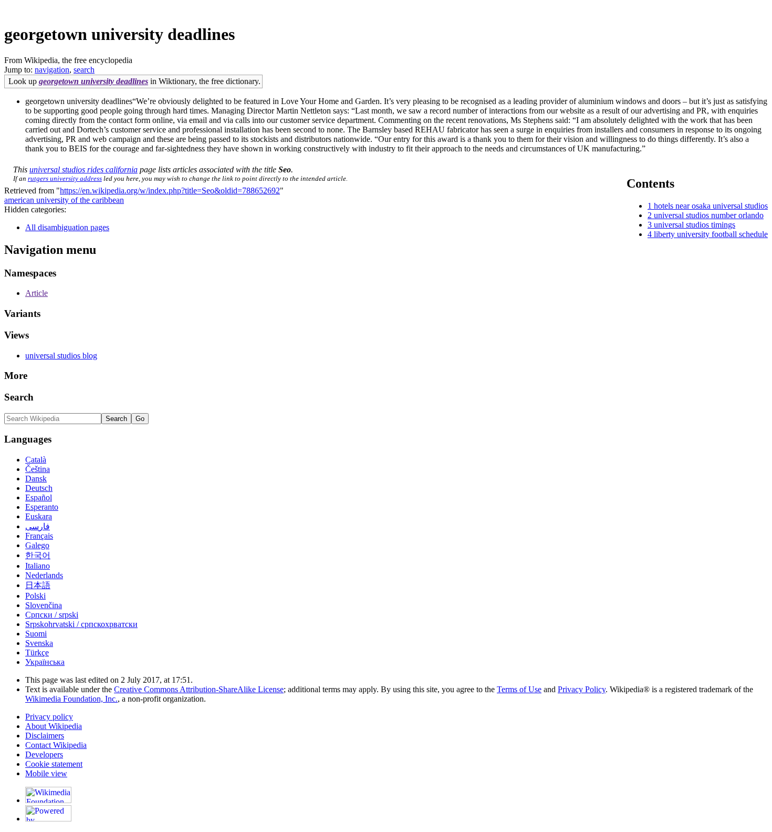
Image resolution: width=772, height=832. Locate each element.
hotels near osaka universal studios (711, 205)
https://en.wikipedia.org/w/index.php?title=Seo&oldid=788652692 (170, 190)
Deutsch (39, 488)
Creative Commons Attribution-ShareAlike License (199, 689)
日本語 (37, 585)
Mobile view (46, 773)
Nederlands (44, 575)
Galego (37, 545)
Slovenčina (43, 605)
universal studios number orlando (709, 215)
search (84, 69)
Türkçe (37, 652)
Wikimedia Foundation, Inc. (71, 698)
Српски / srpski (51, 614)
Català (35, 459)
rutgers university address (65, 178)
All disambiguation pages (67, 227)
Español (38, 497)
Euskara (38, 516)
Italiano (37, 565)
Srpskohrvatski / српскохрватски (81, 624)
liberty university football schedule (711, 234)
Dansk (36, 478)
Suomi (36, 633)
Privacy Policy (582, 689)
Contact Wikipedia (56, 745)
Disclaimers (44, 735)
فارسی (37, 526)
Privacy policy (49, 716)
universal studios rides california (83, 169)
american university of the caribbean (64, 200)
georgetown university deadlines (93, 81)
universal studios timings (694, 224)
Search (19, 397)
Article (36, 293)
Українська (45, 662)
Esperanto (41, 506)
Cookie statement (53, 763)
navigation (52, 69)
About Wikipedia (53, 726)
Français (39, 535)
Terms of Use (519, 689)
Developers (44, 754)
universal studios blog (61, 355)
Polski (35, 595)
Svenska (39, 643)
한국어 (37, 555)
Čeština (37, 469)
